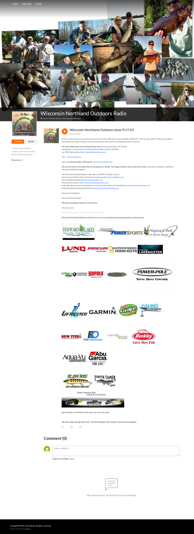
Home (15, 3)
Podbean (28, 529)
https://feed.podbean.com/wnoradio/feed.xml (62, 118)
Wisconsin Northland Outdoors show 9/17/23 (102, 130)
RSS (32, 141)
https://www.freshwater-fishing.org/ (106, 188)
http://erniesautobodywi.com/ (86, 185)
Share (19, 141)
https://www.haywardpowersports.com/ (94, 183)
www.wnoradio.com (74, 157)
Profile (39, 3)
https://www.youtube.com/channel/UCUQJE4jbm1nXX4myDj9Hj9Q (93, 149)
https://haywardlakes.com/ (103, 162)
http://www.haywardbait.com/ (92, 180)
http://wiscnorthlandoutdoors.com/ (93, 152)
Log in (72, 458)
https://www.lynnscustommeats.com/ (136, 185)
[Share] (80, 427)
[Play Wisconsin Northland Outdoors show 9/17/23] (65, 131)
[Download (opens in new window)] (71, 427)
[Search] (178, 3)
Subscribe (26, 3)
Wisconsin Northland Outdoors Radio (83, 113)
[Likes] (62, 427)
